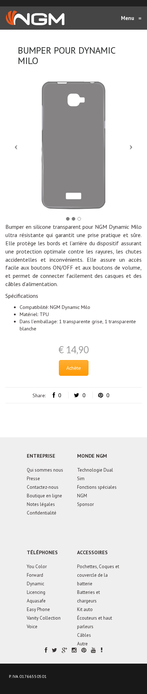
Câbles (84, 635)
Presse (33, 479)
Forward (35, 575)
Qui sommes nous (45, 470)
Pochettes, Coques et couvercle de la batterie (98, 575)
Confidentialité (41, 513)
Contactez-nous (43, 487)
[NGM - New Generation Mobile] (35, 18)
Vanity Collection (44, 618)
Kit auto (85, 609)
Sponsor (85, 504)
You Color (37, 566)
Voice (32, 627)
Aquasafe (36, 601)
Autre (82, 644)
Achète (73, 368)
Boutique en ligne (44, 496)
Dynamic (35, 584)
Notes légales (41, 504)
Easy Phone (38, 609)
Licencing (36, 592)
